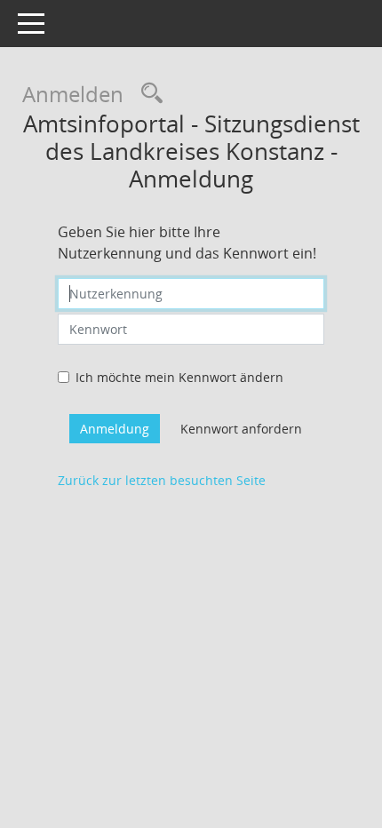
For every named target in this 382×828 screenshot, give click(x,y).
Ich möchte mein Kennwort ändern (179, 377)
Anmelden (72, 93)
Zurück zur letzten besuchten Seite (162, 480)
